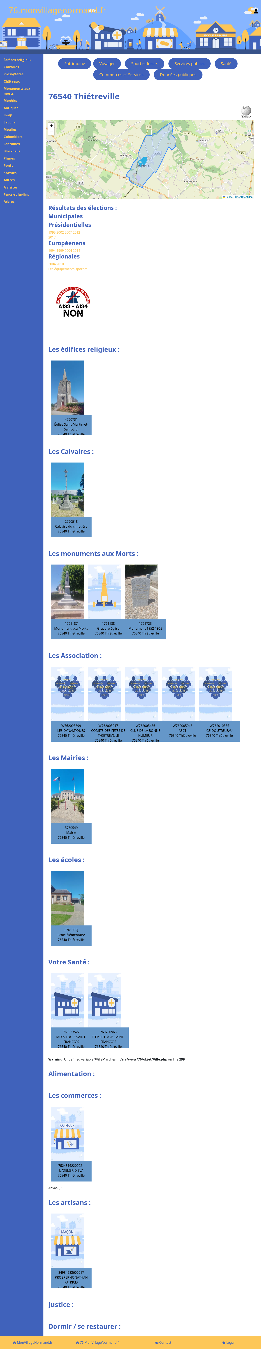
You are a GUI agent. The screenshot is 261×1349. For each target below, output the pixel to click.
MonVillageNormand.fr (34, 1342)
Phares (9, 158)
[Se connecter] (256, 10)
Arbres (9, 201)
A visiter (10, 187)
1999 (60, 250)
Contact (164, 1342)
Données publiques (178, 74)
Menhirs (10, 100)
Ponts (8, 165)
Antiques (11, 108)
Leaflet (229, 197)
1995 (52, 232)
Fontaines (12, 144)
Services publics (190, 63)
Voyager (107, 63)
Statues (10, 173)
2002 (60, 232)
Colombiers (13, 136)
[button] (140, 163)
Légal (230, 1342)
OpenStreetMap (244, 197)
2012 (76, 232)
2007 (68, 232)
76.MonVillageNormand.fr (99, 1342)
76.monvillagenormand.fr (57, 10)
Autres (9, 180)
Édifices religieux (17, 60)
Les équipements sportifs (67, 269)
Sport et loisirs (144, 63)
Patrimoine (74, 63)
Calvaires (11, 67)
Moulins (10, 129)
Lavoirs (9, 122)
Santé (226, 63)
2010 (60, 264)
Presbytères (13, 74)
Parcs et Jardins (16, 194)
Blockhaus (12, 151)
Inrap (8, 115)
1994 (52, 250)
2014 (76, 250)
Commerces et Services (121, 74)
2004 (69, 250)
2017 (52, 237)
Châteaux (12, 81)
